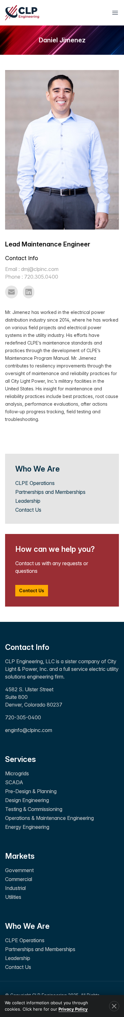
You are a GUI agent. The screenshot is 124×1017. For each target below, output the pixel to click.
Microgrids (17, 773)
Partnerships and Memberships (50, 492)
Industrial (15, 888)
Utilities (13, 897)
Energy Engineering (27, 827)
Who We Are (27, 926)
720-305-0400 (23, 717)
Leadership (27, 501)
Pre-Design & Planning (31, 791)
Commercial (18, 879)
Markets (20, 856)
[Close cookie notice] (114, 1006)
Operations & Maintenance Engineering (49, 818)
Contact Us (28, 510)
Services (20, 759)
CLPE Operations (35, 483)
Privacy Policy (73, 1009)
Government (19, 870)
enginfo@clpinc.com (28, 730)
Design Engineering (27, 800)
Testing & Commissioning (33, 809)
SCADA (14, 782)
